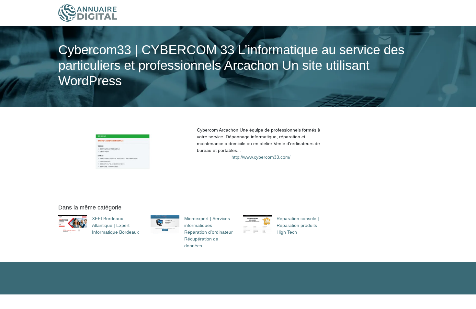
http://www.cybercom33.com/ (261, 157)
